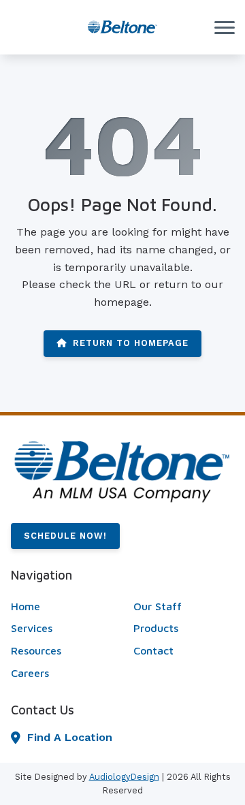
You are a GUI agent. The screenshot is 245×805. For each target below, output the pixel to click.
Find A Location (69, 737)
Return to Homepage (131, 343)
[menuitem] (61, 607)
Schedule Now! (65, 536)
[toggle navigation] (224, 27)
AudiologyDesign (124, 777)
